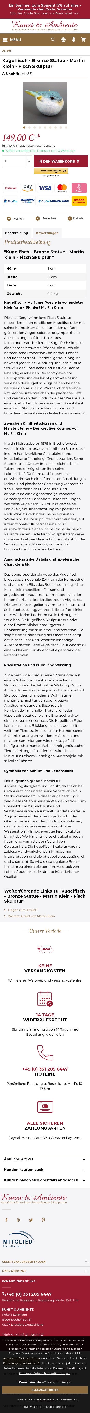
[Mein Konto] (73, 40)
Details (78, 218)
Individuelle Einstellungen (45, 1407)
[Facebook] (6, 1220)
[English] (63, 40)
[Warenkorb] (84, 40)
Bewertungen (47, 233)
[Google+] (18, 1220)
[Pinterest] (43, 1220)
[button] (51, 172)
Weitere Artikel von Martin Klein (31, 916)
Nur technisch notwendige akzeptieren (47, 1399)
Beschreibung (16, 233)
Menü (15, 40)
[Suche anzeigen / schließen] (53, 40)
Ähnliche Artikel (18, 1159)
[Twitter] (31, 1220)
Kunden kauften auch (23, 1170)
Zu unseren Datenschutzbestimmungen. (44, 1373)
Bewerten (48, 218)
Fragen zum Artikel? (22, 910)
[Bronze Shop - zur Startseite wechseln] (45, 24)
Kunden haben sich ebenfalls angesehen (41, 1180)
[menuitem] (11, 40)
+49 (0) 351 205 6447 (45, 1069)
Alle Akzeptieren (45, 1389)
